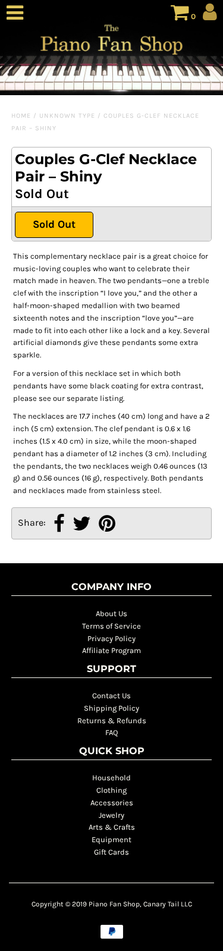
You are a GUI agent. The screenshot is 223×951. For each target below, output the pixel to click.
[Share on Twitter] (82, 525)
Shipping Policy (111, 708)
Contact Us (111, 695)
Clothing (111, 790)
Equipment (111, 839)
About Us (111, 613)
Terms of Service (111, 626)
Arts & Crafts (112, 827)
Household (111, 777)
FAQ (111, 732)
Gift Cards (111, 852)
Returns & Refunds (111, 720)
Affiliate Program (111, 650)
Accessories (111, 802)
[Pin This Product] (107, 525)
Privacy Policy (111, 638)
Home (21, 116)
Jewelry (111, 815)
